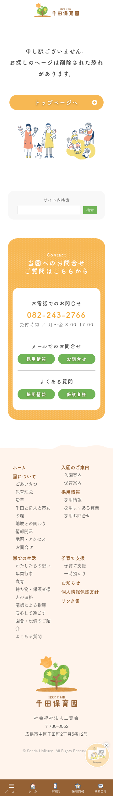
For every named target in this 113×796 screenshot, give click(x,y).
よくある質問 (28, 636)
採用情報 (36, 359)
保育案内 (73, 482)
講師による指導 (30, 604)
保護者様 (77, 394)
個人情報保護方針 (80, 591)
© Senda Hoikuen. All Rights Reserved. (56, 750)
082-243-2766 (56, 314)
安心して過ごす (30, 612)
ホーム (19, 467)
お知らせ (70, 582)
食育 (19, 581)
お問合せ (77, 359)
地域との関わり (30, 523)
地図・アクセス (30, 538)
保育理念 (24, 491)
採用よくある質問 (81, 507)
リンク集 (70, 600)
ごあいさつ (26, 483)
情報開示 (24, 531)
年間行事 (24, 573)
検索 (90, 210)
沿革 (19, 499)
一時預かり (75, 573)
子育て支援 (75, 565)
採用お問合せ (77, 515)
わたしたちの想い (33, 565)
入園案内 (73, 474)
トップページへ (56, 102)
